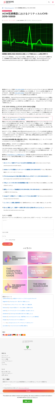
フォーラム (4, 364)
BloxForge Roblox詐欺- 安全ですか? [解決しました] (22, 313)
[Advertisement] (27, 76)
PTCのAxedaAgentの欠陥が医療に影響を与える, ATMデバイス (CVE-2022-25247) (26, 176)
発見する (4, 353)
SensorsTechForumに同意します (16, 388)
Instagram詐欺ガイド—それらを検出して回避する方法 (21, 307)
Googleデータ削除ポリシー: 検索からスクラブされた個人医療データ (21, 196)
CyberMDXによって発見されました (16, 154)
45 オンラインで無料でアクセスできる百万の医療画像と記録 (19, 163)
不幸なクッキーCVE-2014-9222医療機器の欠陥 (16, 182)
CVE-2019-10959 (19, 89)
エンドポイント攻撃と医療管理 (18, 119)
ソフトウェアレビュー (7, 361)
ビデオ (3, 362)
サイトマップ (5, 355)
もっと (3, 369)
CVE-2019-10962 (19, 93)
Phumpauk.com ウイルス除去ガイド (17, 319)
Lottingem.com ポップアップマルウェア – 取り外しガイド (20, 322)
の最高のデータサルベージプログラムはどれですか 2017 (24, 298)
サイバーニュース (9, 8)
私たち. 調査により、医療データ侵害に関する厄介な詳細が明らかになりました (24, 207)
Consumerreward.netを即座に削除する (19, 325)
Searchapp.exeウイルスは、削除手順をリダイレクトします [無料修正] (24, 316)
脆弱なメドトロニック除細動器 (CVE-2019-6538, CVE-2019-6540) (21, 189)
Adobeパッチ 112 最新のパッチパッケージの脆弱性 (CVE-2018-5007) (22, 169)
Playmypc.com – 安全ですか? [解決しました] (19, 301)
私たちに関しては (6, 371)
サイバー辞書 (5, 359)
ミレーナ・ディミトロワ (9, 20)
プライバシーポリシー (32, 397)
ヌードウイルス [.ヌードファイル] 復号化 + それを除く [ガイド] (21, 310)
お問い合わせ (5, 375)
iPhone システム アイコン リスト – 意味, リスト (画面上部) (19, 304)
